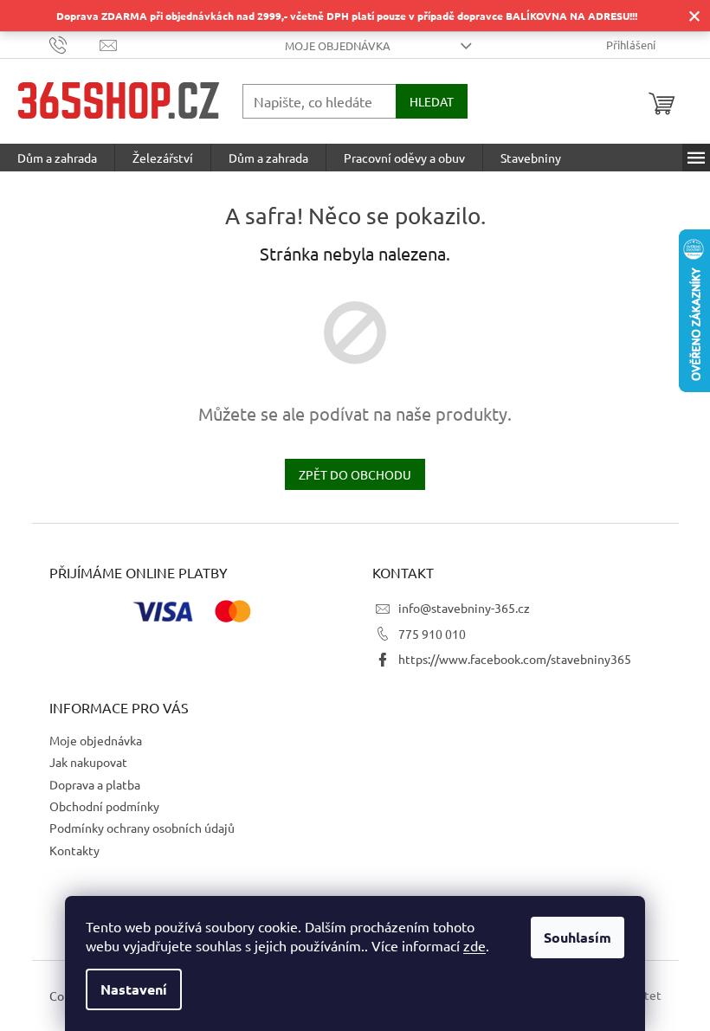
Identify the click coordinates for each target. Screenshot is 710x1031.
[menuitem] (57, 157)
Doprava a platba (94, 784)
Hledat (432, 101)
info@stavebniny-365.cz (464, 607)
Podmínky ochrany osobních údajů (142, 827)
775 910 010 (432, 633)
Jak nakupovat (88, 762)
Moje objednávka (337, 45)
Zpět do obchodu (355, 474)
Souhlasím (577, 937)
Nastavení (133, 989)
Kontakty (74, 850)
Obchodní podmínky (104, 806)
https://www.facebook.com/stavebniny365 (514, 659)
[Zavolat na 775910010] (74, 43)
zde (474, 945)
